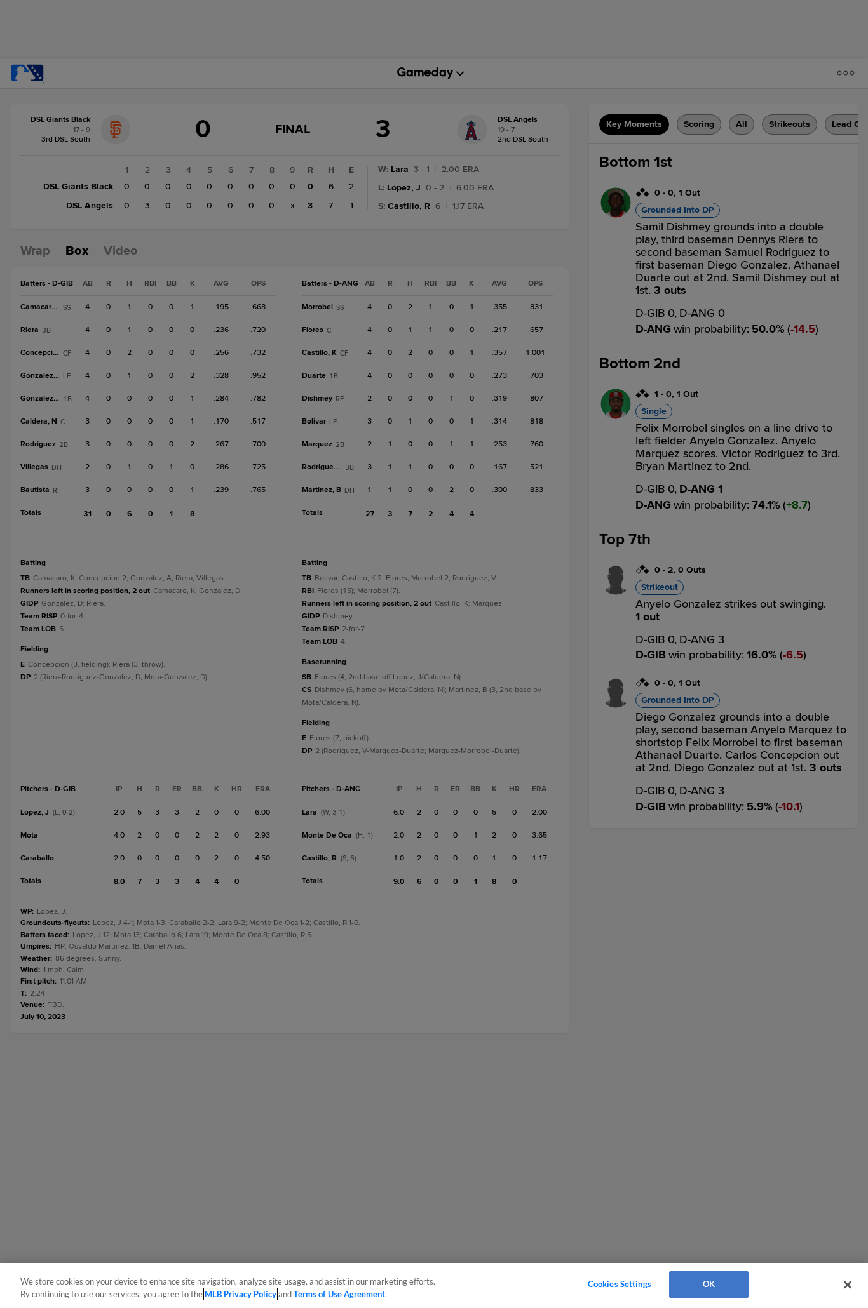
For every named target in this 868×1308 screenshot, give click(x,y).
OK (709, 1284)
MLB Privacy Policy (240, 1294)
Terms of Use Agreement (339, 1294)
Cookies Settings (619, 1284)
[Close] (848, 1284)
